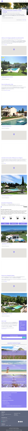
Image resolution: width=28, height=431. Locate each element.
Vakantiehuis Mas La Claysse (7, 313)
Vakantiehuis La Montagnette (7, 195)
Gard (5, 163)
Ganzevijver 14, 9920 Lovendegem (14, 428)
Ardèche (5, 281)
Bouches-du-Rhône (7, 90)
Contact (2, 415)
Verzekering (15, 414)
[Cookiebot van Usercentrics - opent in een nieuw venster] (24, 206)
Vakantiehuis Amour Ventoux (7, 243)
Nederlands (3, 425)
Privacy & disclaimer (16, 430)
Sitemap (21, 430)
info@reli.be (4, 421)
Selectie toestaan (14, 223)
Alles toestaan (23, 223)
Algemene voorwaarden (9, 430)
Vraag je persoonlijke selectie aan (6, 414)
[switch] (11, 218)
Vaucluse (5, 44)
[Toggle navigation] (26, 1)
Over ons (2, 413)
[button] (22, 1)
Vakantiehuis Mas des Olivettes (7, 76)
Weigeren (5, 223)
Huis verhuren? (16, 415)
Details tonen (24, 221)
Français (7, 425)
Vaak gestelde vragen (17, 413)
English (10, 425)
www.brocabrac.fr (3, 328)
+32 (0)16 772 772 (4, 420)
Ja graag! (24, 337)
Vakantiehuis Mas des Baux (6, 126)
